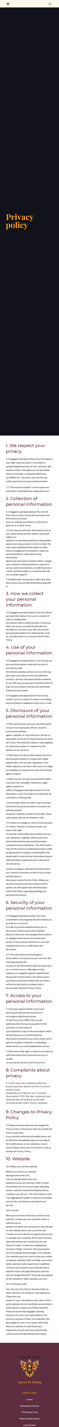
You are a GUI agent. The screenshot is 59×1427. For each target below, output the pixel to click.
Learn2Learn (29, 1425)
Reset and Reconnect (29, 1418)
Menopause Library (29, 1405)
